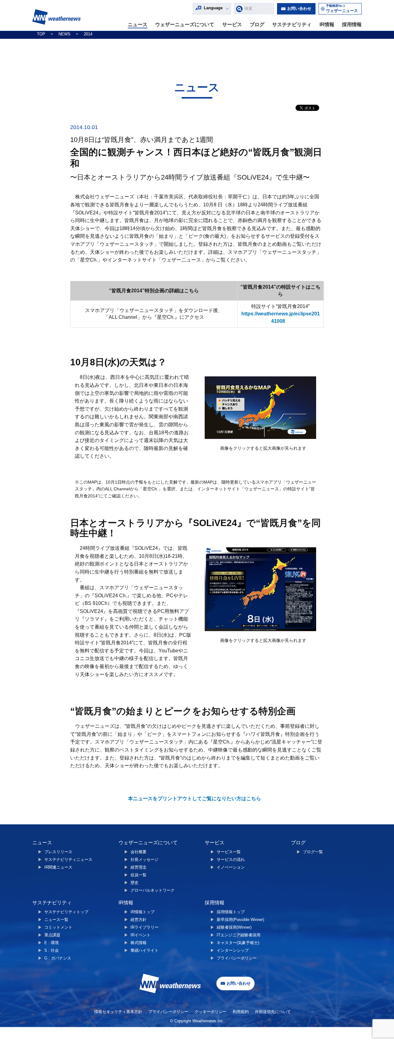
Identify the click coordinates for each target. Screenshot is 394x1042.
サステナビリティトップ (66, 912)
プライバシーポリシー (237, 958)
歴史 (135, 882)
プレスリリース (58, 851)
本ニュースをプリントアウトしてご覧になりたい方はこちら (194, 798)
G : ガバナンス (57, 958)
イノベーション (231, 867)
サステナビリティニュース (68, 859)
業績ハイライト (145, 950)
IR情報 (327, 24)
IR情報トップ (143, 912)
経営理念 (139, 867)
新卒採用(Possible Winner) (240, 919)
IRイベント (141, 935)
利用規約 (241, 1011)
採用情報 (352, 24)
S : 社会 (51, 950)
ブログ (257, 24)
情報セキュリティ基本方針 (118, 1011)
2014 (88, 34)
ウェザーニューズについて (184, 24)
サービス (232, 24)
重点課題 (52, 935)
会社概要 (139, 851)
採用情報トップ (231, 912)
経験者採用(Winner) (234, 927)
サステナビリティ (292, 24)
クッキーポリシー (211, 1011)
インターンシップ (233, 950)
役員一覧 (139, 875)
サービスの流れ (231, 859)
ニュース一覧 (56, 919)
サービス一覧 (229, 851)
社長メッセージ (145, 859)
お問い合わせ (299, 8)
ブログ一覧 (313, 851)
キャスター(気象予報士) (238, 942)
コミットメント (58, 927)
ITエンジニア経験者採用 (238, 935)
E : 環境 (51, 942)
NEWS (64, 34)
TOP (41, 34)
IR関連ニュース (58, 867)
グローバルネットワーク (153, 890)
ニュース (137, 24)
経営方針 (139, 919)
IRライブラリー (145, 927)
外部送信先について (273, 1011)
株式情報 (139, 942)
